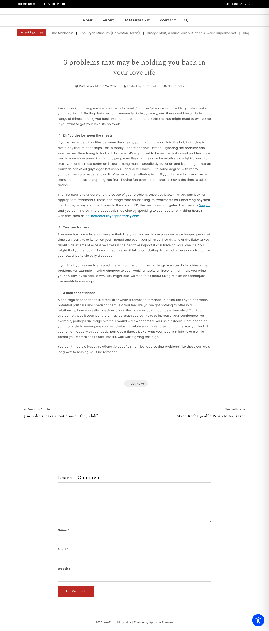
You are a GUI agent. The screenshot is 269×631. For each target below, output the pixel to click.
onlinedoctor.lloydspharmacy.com (112, 216)
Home (88, 20)
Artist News (136, 383)
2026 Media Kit (137, 20)
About (108, 20)
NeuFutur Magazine (117, 622)
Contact (168, 20)
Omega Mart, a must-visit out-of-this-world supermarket (186, 33)
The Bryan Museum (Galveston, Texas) (104, 33)
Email (63, 549)
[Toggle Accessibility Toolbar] (258, 620)
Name (63, 530)
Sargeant (149, 86)
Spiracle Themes (161, 622)
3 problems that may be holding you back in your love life (134, 68)
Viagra (204, 205)
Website (64, 569)
